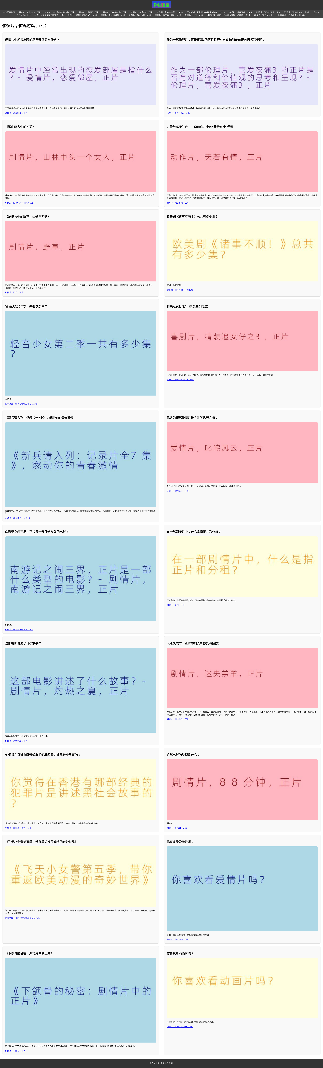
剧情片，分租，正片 (176, 605)
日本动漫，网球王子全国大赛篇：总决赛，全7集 (228, 15)
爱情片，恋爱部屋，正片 (16, 113)
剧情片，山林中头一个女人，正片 (20, 203)
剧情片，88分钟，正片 (177, 828)
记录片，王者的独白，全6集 (297, 12)
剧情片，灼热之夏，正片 (16, 741)
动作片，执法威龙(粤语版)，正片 (49, 15)
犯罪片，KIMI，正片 (194, 15)
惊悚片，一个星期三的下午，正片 (60, 12)
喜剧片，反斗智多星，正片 (113, 15)
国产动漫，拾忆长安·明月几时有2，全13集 (206, 12)
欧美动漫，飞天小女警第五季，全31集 (22, 918)
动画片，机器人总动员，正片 (180, 1027)
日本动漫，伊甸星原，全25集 (291, 15)
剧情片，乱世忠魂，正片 (30, 12)
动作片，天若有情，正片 (178, 203)
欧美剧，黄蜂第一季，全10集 (170, 12)
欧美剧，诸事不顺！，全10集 (180, 290)
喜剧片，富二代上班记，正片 (168, 15)
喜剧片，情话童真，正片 (142, 12)
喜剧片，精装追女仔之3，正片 (180, 380)
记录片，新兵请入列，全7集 (18, 518)
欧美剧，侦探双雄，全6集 (240, 12)
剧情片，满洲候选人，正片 (268, 12)
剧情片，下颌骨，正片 (15, 1051)
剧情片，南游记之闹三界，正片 (19, 629)
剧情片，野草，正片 (14, 292)
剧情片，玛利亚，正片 (89, 12)
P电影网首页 (9, 12)
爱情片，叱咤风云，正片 (178, 491)
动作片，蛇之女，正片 (264, 15)
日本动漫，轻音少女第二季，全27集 (21, 404)
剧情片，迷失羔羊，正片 (178, 719)
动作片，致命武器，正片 (140, 15)
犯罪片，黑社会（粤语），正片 (19, 828)
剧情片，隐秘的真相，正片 (115, 12)
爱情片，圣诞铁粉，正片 (178, 939)
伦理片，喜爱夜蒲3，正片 (178, 113)
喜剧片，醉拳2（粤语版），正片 (82, 15)
